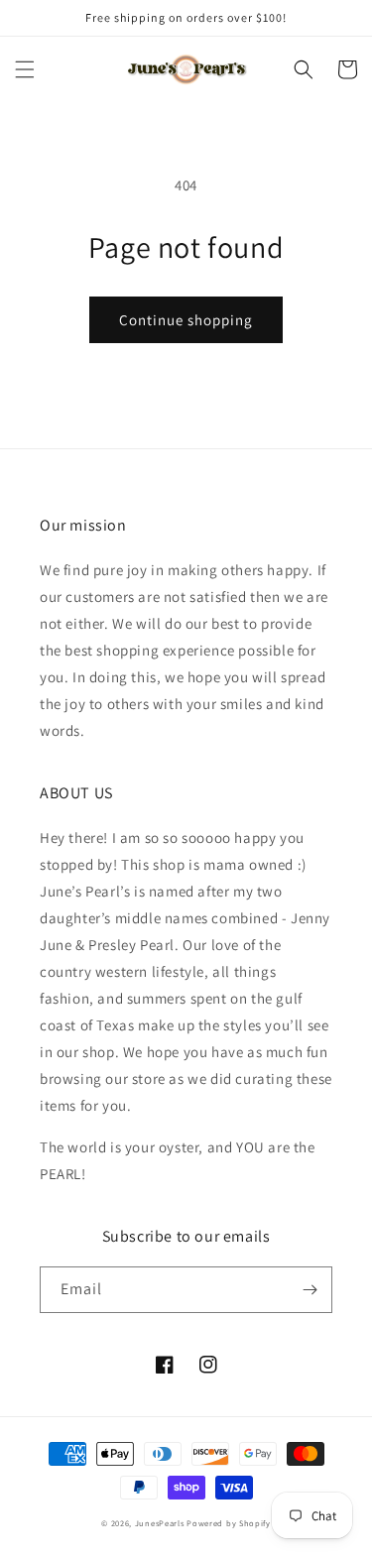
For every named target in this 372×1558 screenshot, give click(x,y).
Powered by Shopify (228, 1522)
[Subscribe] (309, 1289)
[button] (25, 69)
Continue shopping (186, 319)
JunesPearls (160, 1522)
